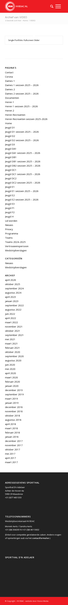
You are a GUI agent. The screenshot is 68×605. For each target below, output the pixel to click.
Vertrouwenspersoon (16, 246)
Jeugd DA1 (10, 148)
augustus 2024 (13, 292)
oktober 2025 (12, 284)
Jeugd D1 (10, 127)
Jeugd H (9, 216)
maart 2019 (11, 398)
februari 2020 (12, 381)
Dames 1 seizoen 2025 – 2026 (22, 85)
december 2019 (14, 390)
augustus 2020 (13, 360)
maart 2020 (11, 377)
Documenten (12, 97)
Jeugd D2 (10, 136)
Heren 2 (9, 110)
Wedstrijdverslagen (16, 250)
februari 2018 (12, 432)
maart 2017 (11, 462)
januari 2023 (12, 301)
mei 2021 (10, 339)
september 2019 (14, 394)
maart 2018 (11, 428)
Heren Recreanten (15, 114)
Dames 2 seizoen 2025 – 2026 (22, 93)
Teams (9, 237)
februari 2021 (12, 347)
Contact (9, 72)
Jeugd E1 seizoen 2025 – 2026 (21, 191)
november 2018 (14, 411)
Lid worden (11, 220)
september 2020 (14, 356)
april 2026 (10, 279)
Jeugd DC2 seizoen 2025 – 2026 (22, 182)
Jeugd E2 (10, 195)
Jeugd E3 (10, 203)
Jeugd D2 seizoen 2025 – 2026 (22, 140)
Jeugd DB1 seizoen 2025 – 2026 (22, 161)
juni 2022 (10, 313)
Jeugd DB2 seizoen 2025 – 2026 (22, 165)
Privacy (9, 229)
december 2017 (14, 441)
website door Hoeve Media (36, 601)
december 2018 (14, 407)
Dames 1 (10, 80)
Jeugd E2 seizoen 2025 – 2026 (21, 199)
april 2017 (10, 457)
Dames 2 (10, 89)
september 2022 (14, 305)
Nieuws (9, 225)
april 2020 (10, 373)
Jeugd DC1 (10, 169)
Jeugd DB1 (11, 157)
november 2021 (14, 326)
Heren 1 (9, 102)
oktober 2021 (12, 330)
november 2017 (14, 445)
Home (25, 20)
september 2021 (14, 335)
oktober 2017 (12, 449)
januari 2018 (12, 436)
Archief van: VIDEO (16, 17)
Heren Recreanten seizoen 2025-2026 (26, 119)
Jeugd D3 (10, 144)
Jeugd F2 (10, 212)
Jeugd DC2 (10, 178)
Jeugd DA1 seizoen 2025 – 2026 (22, 152)
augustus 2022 (13, 309)
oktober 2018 (12, 415)
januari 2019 (12, 402)
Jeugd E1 (10, 186)
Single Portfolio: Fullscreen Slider (24, 40)
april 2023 (10, 296)
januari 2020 (12, 385)
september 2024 (14, 288)
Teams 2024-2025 (15, 241)
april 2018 (10, 424)
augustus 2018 (13, 419)
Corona (9, 76)
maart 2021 (11, 343)
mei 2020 (10, 368)
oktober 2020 (12, 352)
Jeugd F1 (10, 208)
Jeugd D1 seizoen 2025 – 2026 (22, 131)
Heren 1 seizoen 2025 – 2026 (21, 106)
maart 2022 (11, 322)
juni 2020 (10, 364)
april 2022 (10, 318)
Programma (11, 233)
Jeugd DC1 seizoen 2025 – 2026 (22, 174)
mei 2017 (10, 453)
